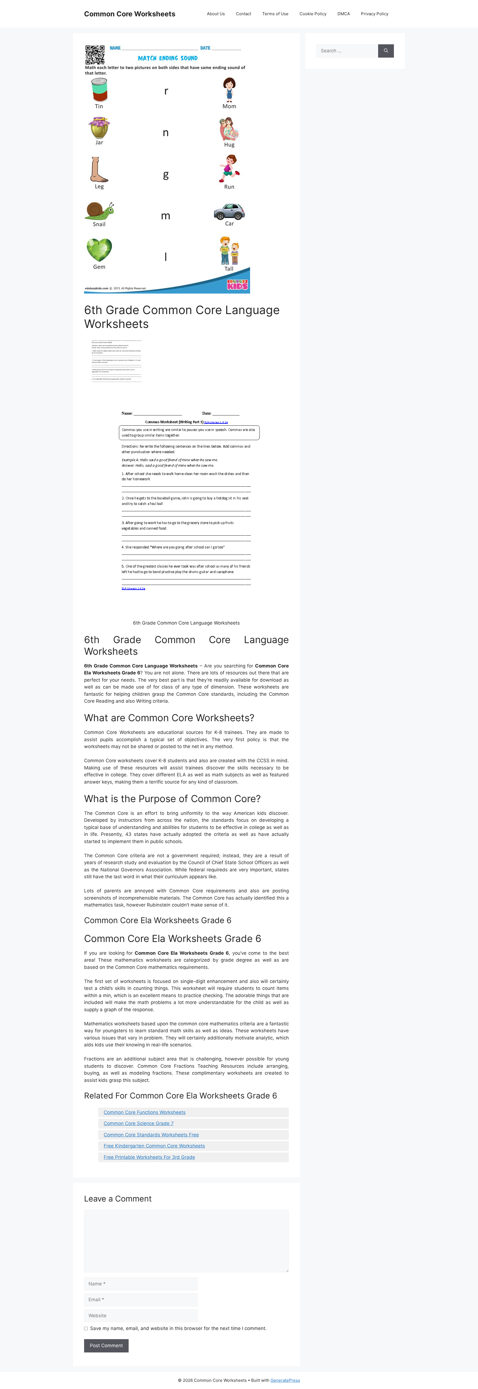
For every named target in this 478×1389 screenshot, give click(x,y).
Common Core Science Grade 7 (139, 1123)
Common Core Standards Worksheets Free (151, 1135)
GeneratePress (285, 1380)
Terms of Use (275, 13)
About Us (216, 13)
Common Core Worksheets (129, 14)
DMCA (343, 13)
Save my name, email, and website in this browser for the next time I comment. (178, 1328)
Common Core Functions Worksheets (145, 1112)
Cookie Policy (313, 13)
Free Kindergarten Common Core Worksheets (154, 1146)
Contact (243, 13)
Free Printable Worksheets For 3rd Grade (149, 1157)
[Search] (386, 51)
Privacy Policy (374, 13)
